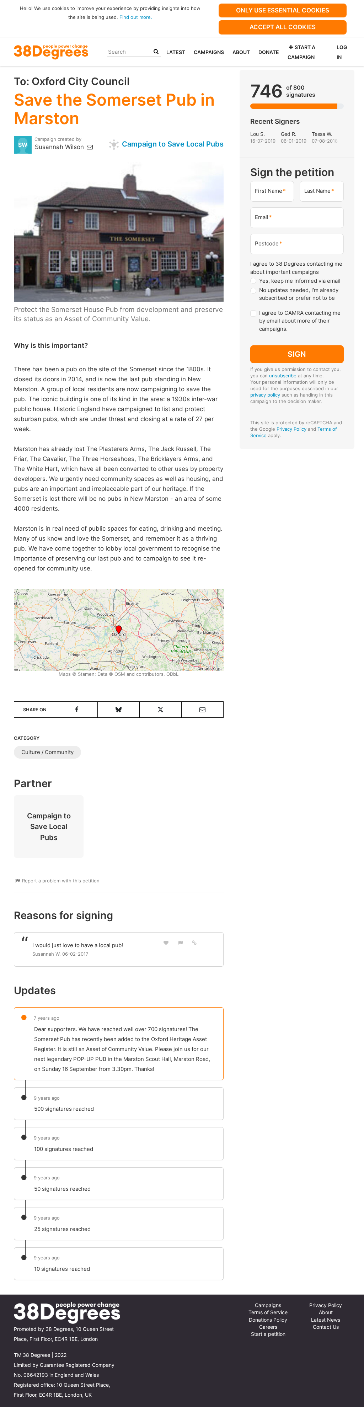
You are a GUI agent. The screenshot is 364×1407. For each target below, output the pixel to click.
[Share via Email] (202, 709)
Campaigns (209, 52)
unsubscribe (282, 375)
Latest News (325, 1320)
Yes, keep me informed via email (300, 280)
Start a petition (268, 1334)
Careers (268, 1327)
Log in (342, 52)
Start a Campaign (301, 52)
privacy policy (265, 395)
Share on (35, 709)
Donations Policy (268, 1320)
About (241, 52)
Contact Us (326, 1327)
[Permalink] (194, 942)
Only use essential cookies (282, 10)
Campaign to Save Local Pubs (172, 143)
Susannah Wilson (60, 146)
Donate (268, 52)
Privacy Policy (291, 429)
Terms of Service (268, 1312)
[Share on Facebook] (77, 709)
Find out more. (135, 17)
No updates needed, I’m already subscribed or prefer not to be (298, 294)
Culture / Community (47, 752)
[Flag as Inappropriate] (180, 942)
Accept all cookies (283, 27)
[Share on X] (160, 709)
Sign (297, 354)
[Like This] (166, 942)
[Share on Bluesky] (118, 709)
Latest (175, 52)
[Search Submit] (156, 52)
